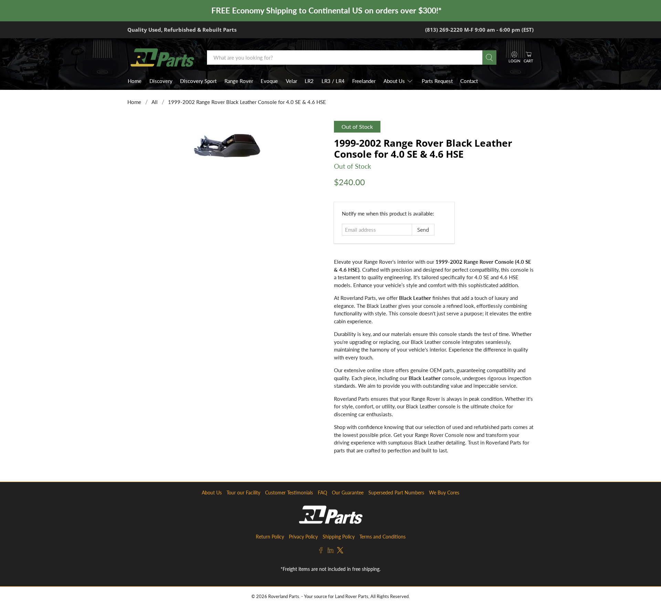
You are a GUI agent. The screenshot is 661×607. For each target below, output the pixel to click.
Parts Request (437, 81)
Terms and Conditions (382, 537)
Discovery (160, 81)
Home (134, 81)
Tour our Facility (243, 492)
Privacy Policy (303, 537)
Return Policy (270, 537)
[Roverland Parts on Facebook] (321, 551)
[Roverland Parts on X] (340, 551)
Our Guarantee (348, 492)
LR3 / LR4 (333, 81)
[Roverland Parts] (162, 57)
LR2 (309, 81)
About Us (394, 81)
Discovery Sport (198, 81)
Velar (291, 81)
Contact (469, 81)
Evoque (269, 81)
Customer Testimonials (289, 492)
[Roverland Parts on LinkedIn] (330, 551)
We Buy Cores (444, 492)
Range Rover (238, 81)
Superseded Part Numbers (396, 492)
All (154, 102)
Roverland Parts (283, 596)
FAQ (322, 492)
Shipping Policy (339, 537)
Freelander (364, 81)
